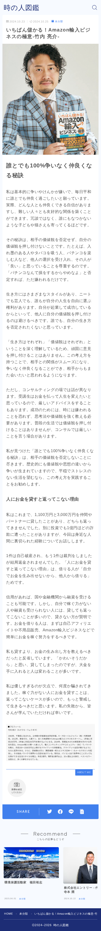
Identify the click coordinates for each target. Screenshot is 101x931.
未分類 (59, 21)
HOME (8, 913)
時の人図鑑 (21, 7)
